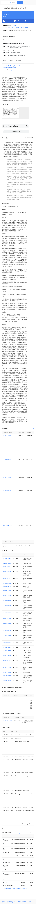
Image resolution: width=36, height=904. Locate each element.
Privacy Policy (5, 903)
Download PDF (9, 21)
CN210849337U (7, 675)
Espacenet (13, 70)
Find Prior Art (19, 21)
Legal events (15, 66)
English (14, 25)
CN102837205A (7, 667)
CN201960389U (7, 600)
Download (23, 833)
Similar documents (23, 66)
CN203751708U (7, 655)
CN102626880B (7, 647)
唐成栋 (26, 27)
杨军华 (20, 27)
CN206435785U (7, 623)
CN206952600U (7, 642)
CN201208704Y (6, 586)
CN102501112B (7, 558)
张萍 (23, 27)
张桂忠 (12, 27)
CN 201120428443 (7, 699)
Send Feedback (11, 901)
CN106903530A (7, 660)
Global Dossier (20, 70)
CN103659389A (7, 459)
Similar (28, 21)
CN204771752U (7, 590)
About (3, 901)
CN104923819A (7, 612)
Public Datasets (22, 901)
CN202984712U (7, 583)
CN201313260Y (6, 578)
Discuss (26, 70)
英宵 (9, 27)
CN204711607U (7, 563)
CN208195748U (7, 635)
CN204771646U (7, 618)
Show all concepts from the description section (15, 888)
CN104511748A (7, 477)
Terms (29, 901)
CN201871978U (7, 571)
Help (12, 903)
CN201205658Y (6, 566)
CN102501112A (7, 435)
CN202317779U (7, 595)
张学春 (16, 27)
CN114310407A (7, 525)
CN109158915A (7, 490)
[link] (5, 839)
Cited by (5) (8, 66)
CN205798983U (7, 605)
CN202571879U (7, 672)
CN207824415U (7, 650)
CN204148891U (7, 630)
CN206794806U (7, 681)
